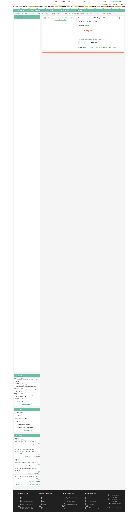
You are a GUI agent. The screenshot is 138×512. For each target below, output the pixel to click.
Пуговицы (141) (22, 231)
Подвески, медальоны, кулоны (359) (28, 307)
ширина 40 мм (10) (23, 133)
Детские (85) (21, 234)
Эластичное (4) (22, 193)
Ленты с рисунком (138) (24, 177)
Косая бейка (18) (22, 183)
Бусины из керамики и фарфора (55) (28, 63)
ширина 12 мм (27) (23, 126)
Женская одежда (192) (24, 351)
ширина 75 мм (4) (22, 163)
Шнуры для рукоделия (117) (25, 206)
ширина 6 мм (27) (22, 123)
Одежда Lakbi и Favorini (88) (26, 354)
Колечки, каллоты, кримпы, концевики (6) (24, 290)
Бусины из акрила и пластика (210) (28, 59)
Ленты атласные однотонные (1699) (28, 98)
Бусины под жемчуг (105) (25, 82)
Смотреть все (27, 404)
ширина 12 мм (62, 14)
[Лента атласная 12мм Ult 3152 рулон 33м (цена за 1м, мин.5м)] (59, 19)
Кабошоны (20, 412)
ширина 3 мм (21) (22, 140)
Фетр (18, 421)
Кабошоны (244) (22, 228)
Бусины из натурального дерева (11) (28, 66)
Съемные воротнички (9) (24, 364)
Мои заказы (92, 501)
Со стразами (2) (22, 241)
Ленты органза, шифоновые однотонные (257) (24, 136)
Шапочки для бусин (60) (24, 317)
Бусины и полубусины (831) (25, 56)
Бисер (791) (21, 40)
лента (84, 47)
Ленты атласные (22, 418)
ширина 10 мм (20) (23, 147)
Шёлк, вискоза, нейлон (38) (25, 218)
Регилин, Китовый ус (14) (25, 225)
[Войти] (105, 1)
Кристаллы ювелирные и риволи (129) (26, 36)
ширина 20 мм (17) (23, 153)
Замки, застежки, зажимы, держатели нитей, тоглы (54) (27, 285)
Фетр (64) (20, 199)
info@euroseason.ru (71, 504)
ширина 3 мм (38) (22, 101)
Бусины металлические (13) (25, 78)
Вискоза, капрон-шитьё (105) (26, 190)
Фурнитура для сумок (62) (25, 33)
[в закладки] (101, 42)
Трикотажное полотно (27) (25, 29)
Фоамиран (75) (21, 203)
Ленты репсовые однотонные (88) (27, 120)
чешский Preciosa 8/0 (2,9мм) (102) (28, 47)
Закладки (91, 504)
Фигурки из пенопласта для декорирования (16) (24, 320)
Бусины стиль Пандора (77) (25, 91)
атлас (96, 47)
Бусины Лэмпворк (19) (24, 75)
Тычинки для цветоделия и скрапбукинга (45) (24, 257)
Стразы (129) (21, 244)
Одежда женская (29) (23, 361)
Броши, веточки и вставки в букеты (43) (26, 331)
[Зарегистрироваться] (116, 1)
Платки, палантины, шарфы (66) (27, 358)
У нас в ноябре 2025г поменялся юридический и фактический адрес (26, 385)
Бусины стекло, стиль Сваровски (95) (28, 88)
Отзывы (44, 504)
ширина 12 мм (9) (22, 150)
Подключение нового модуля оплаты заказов (27, 380)
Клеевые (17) (21, 250)
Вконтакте (68, 508)
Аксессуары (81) (22, 367)
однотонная (103, 47)
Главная (17, 14)
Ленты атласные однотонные (44, 14)
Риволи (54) (21, 237)
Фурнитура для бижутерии (25, 427)
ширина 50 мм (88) (23, 160)
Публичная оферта (94, 508)
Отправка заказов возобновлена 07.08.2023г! (25, 400)
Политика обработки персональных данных (28, 507)
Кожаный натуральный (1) (25, 215)
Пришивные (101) (22, 253)
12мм (109, 47)
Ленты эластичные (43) (24, 180)
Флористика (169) (22, 324)
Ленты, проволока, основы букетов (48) (27, 336)
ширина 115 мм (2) (23, 169)
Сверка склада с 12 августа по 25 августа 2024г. (26, 390)
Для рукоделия (27, 14)
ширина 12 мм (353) (23, 107)
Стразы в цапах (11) (23, 247)
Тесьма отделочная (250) (25, 196)
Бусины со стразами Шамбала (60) (28, 85)
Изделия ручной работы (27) (26, 370)
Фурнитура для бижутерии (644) (27, 276)
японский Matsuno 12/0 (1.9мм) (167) (28, 50)
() (85, 1)
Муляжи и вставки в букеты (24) (27, 328)
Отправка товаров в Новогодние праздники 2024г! (25, 395)
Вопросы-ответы (47, 508)
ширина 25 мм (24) (23, 129)
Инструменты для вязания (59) (26, 23)
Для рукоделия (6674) (24, 20)
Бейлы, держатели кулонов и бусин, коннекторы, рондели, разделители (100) (27, 280)
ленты (114, 47)
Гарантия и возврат (27, 504)
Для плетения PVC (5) (24, 222)
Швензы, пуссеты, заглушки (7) (26, 304)
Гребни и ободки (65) (23, 272)
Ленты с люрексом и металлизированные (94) (23, 173)
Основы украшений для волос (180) (28, 261)
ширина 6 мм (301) (23, 104)
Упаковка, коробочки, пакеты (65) (27, 348)
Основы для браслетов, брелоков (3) (28, 297)
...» (37, 441)
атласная (90, 47)
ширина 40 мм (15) (23, 114)
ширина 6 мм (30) (22, 144)
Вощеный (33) (21, 209)
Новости (44, 498)
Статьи (44, 501)
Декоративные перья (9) (24, 345)
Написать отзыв (35, 484)
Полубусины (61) (22, 94)
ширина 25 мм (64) (23, 156)
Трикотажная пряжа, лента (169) (27, 26)
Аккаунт (91, 498)
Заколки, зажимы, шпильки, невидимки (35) (24, 268)
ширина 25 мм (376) (23, 110)
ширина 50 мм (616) (23, 117)
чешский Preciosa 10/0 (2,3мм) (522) (28, 43)
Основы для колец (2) (24, 301)
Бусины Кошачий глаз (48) (25, 72)
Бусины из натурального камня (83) (28, 69)
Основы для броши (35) (24, 313)
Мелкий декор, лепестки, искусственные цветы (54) (23, 341)
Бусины (19, 415)
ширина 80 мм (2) (22, 166)
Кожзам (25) (21, 212)
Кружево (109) (21, 187)
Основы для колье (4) (24, 294)
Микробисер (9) (22, 53)
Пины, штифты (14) (23, 310)
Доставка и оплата (27, 501)
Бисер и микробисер (23, 424)
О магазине (24, 498)
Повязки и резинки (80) (24, 264)
